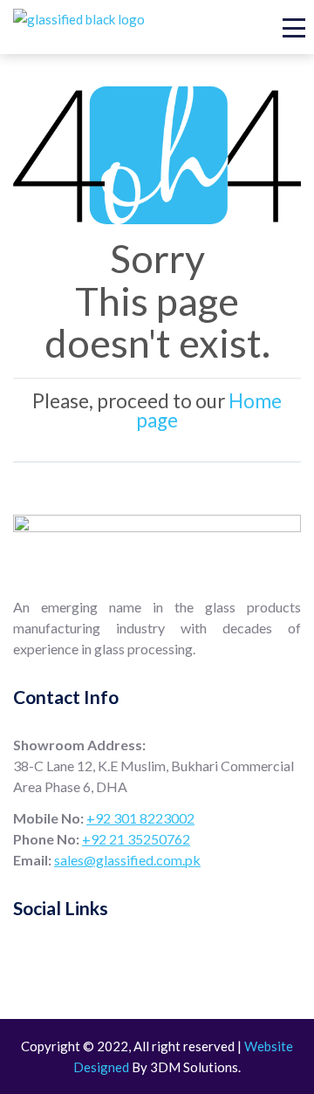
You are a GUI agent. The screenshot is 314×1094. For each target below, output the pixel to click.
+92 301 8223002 (140, 818)
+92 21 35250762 (136, 839)
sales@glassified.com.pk (127, 859)
